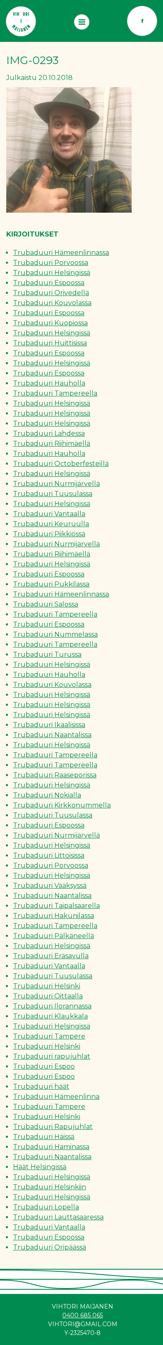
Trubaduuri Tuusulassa (52, 494)
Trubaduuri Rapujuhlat (53, 1127)
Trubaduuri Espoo (44, 1066)
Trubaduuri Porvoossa (50, 263)
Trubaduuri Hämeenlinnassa (61, 253)
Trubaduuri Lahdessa (49, 433)
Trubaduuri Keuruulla (51, 524)
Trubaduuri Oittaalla (48, 996)
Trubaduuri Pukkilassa (51, 584)
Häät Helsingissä (39, 1167)
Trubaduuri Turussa (47, 654)
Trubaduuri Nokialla (47, 795)
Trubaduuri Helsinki (46, 986)
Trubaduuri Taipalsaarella (56, 906)
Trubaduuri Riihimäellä (51, 443)
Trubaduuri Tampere (49, 1036)
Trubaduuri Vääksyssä (50, 886)
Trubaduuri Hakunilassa (53, 916)
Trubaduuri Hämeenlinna (56, 1097)
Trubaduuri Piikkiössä (49, 534)
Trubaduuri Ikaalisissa (49, 725)
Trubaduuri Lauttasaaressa (58, 1217)
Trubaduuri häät (41, 1086)
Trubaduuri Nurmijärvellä (56, 484)
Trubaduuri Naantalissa (52, 735)
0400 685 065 (82, 1315)
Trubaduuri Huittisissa (50, 343)
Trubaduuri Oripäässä (49, 1247)
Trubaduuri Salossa (45, 604)
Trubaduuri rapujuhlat (51, 1056)
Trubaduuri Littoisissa (48, 855)
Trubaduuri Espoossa (48, 283)
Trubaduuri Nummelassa (55, 634)
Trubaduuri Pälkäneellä (53, 936)
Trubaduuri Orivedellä (51, 293)
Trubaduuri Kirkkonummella (62, 805)
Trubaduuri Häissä (43, 1137)
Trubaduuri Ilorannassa (52, 1006)
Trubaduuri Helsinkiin (49, 1187)
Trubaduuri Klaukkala (50, 1016)
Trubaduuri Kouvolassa (52, 303)
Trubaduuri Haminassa (51, 1147)
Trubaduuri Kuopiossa (50, 323)
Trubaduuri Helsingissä (51, 273)
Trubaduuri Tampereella (55, 393)
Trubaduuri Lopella (46, 1207)
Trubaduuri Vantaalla (49, 514)
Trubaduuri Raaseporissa (55, 775)
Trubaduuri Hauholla (49, 383)
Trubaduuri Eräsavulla (51, 956)
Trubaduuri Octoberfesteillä (61, 464)
